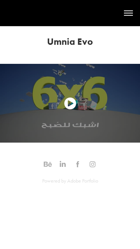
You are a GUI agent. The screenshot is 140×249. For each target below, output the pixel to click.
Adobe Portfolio (82, 181)
